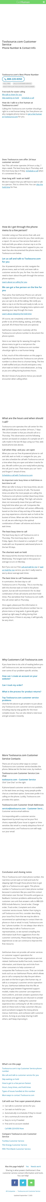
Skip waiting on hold (10, 98)
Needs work (36, 1166)
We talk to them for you (12, 94)
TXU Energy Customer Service (14, 1145)
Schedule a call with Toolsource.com (17, 475)
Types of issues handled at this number (18, 1091)
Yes (27, 1166)
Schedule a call (28, 98)
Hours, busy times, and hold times (16, 1087)
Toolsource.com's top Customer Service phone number (22, 1069)
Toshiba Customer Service (13, 1141)
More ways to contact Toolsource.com (18, 1095)
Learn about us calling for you (14, 282)
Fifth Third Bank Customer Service (16, 1149)
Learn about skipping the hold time (17, 314)
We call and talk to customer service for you (20, 1075)
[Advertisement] (23, 138)
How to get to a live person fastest (16, 1083)
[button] (44, 2)
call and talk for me (29, 567)
